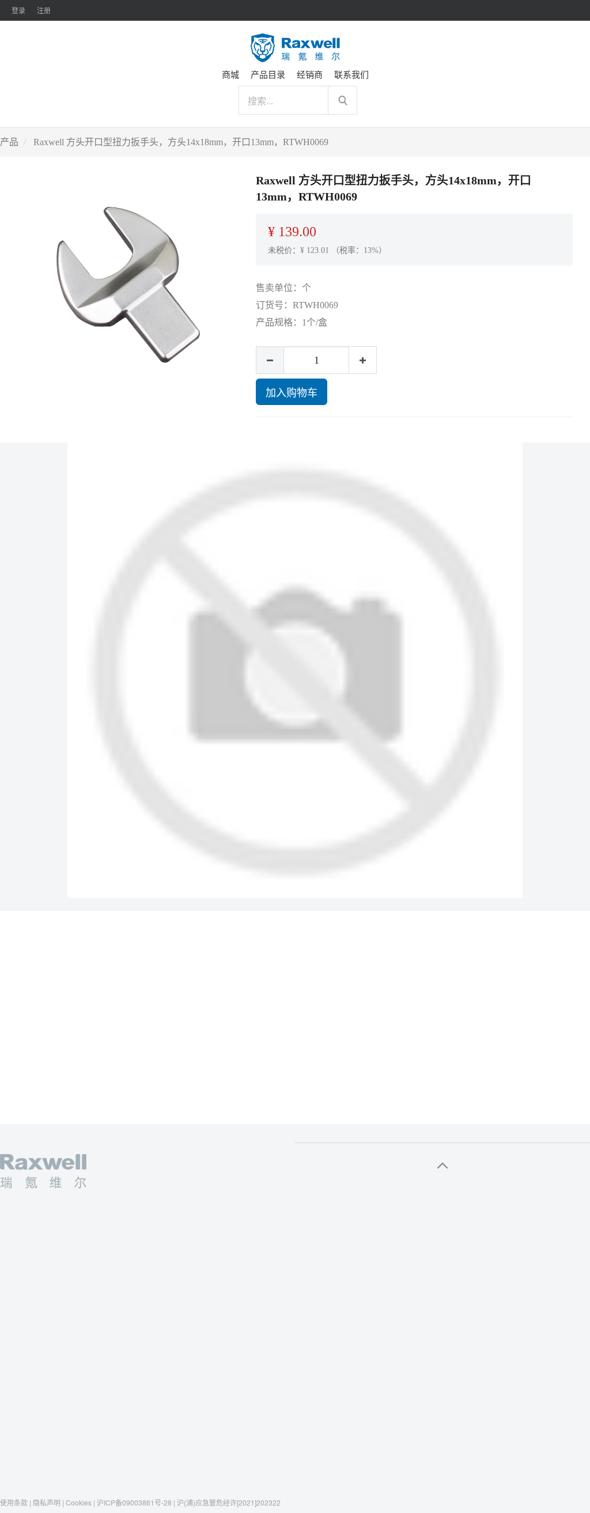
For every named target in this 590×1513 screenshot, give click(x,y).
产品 (9, 142)
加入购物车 (291, 391)
